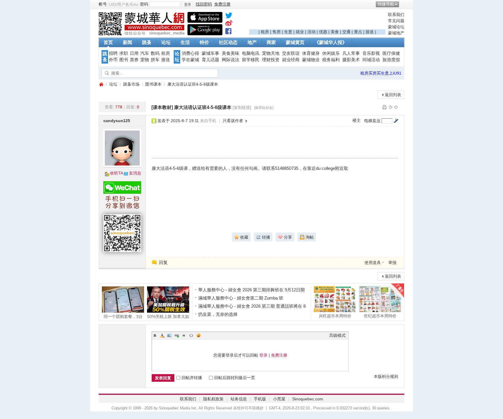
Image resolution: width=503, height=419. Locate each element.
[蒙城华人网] (142, 33)
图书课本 (153, 84)
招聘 (113, 53)
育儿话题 (210, 59)
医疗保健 (391, 53)
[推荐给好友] (263, 108)
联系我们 (396, 14)
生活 (185, 42)
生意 (288, 31)
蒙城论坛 (396, 26)
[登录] (187, 4)
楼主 (357, 120)
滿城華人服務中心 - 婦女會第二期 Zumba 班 (240, 297)
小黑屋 (279, 399)
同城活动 (371, 59)
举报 (392, 262)
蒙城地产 (396, 33)
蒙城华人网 (101, 84)
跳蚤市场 (131, 84)
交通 (346, 31)
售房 (276, 31)
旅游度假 (391, 59)
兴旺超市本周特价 (335, 316)
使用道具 (372, 262)
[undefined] (228, 16)
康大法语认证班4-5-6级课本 (192, 84)
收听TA (116, 173)
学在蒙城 (190, 59)
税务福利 (331, 59)
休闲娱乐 (331, 53)
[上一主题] (390, 107)
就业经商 (291, 59)
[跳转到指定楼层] (396, 120)
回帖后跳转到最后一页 (234, 377)
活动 (311, 31)
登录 (263, 355)
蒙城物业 (311, 59)
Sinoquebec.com (307, 399)
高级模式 (337, 335)
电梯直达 (372, 120)
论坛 (166, 42)
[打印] (384, 107)
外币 (113, 59)
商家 (271, 42)
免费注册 (279, 355)
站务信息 (239, 399)
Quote (184, 335)
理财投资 (270, 59)
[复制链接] (242, 107)
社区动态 (228, 42)
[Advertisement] (317, 20)
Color (162, 335)
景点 (358, 31)
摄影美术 (351, 59)
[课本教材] (162, 107)
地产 (252, 42)
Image (169, 335)
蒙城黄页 (295, 42)
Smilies (198, 335)
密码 (144, 4)
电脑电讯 (250, 53)
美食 (335, 31)
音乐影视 (371, 53)
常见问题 (396, 20)
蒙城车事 (210, 53)
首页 (108, 42)
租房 (265, 31)
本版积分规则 (386, 376)
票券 (134, 59)
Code (191, 335)
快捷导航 (386, 4)
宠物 (144, 59)
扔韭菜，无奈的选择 (218, 314)
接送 (370, 31)
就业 (300, 31)
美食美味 (230, 53)
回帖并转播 (192, 377)
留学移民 (250, 59)
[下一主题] (396, 107)
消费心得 (190, 53)
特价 (204, 42)
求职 (123, 53)
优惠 (323, 31)
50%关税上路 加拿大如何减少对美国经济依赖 (168, 316)
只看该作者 (233, 120)
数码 (155, 53)
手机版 (260, 399)
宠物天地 (270, 53)
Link (177, 335)
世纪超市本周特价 (380, 316)
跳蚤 (146, 42)
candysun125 (116, 120)
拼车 (155, 59)
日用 (134, 53)
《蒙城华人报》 (330, 42)
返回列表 (393, 94)
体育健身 (311, 53)
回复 (163, 262)
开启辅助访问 (402, 4)
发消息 (135, 173)
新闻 (127, 42)
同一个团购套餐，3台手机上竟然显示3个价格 (123, 316)
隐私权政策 (213, 399)
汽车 (144, 53)
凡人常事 (351, 53)
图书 (123, 59)
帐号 (103, 4)
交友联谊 (291, 53)
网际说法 (230, 59)
